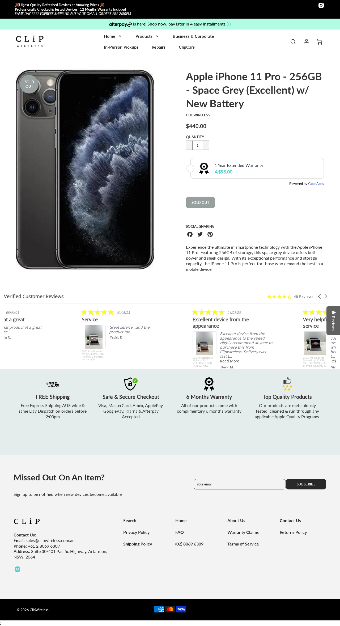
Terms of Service (243, 543)
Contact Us (290, 520)
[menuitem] (113, 36)
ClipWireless (198, 115)
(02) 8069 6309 (189, 543)
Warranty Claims (243, 532)
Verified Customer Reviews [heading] (34, 296)
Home (109, 36)
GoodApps (316, 183)
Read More (262, 360)
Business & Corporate (193, 36)
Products (143, 36)
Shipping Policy (137, 543)
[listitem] (44, 335)
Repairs (158, 46)
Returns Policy (293, 532)
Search (129, 520)
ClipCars (187, 46)
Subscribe (306, 484)
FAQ (179, 532)
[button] (319, 296)
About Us (236, 520)
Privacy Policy (136, 532)
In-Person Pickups (121, 46)
